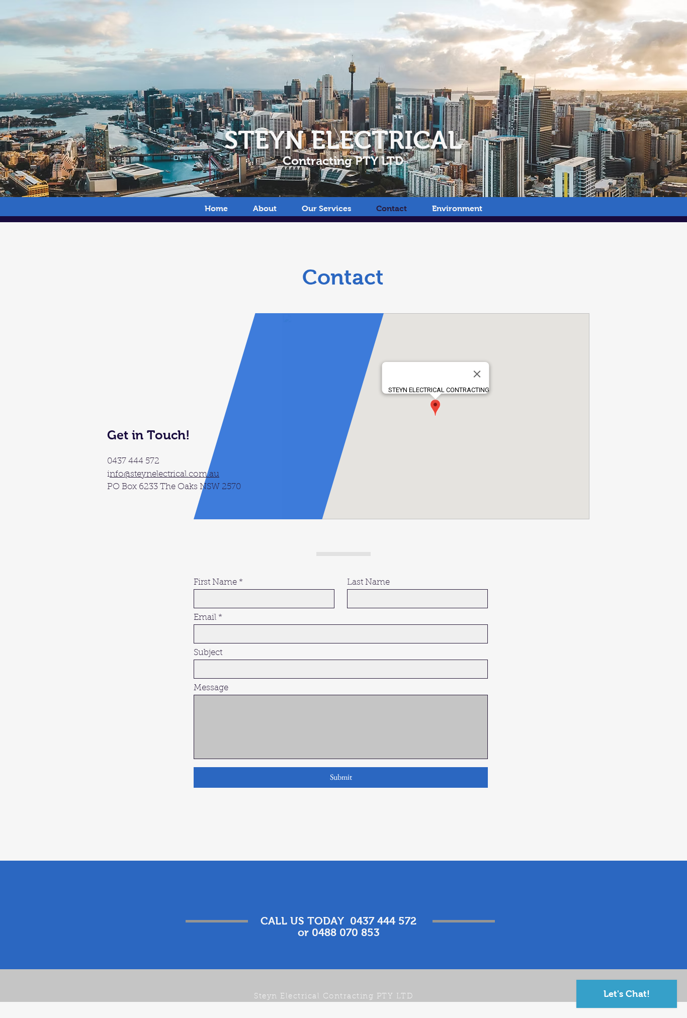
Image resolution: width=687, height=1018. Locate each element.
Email (205, 617)
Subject (208, 653)
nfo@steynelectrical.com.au (164, 474)
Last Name (368, 582)
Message (211, 688)
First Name (215, 582)
